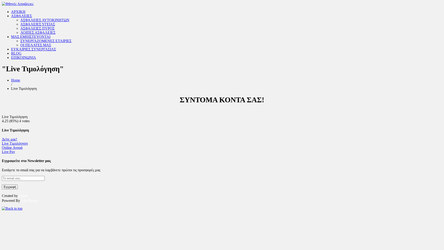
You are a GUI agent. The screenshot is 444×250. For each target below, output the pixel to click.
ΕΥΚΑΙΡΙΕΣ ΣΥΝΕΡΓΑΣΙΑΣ (33, 49)
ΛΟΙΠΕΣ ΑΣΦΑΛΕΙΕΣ (38, 32)
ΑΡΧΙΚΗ (18, 12)
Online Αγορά (12, 148)
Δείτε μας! (9, 139)
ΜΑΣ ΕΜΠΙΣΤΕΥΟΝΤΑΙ (30, 37)
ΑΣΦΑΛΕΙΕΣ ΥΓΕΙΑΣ (37, 24)
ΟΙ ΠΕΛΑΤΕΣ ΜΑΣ (35, 45)
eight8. (24, 195)
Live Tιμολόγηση (15, 143)
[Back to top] (12, 208)
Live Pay (8, 152)
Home (15, 80)
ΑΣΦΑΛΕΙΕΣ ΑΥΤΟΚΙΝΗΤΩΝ (44, 20)
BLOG (16, 53)
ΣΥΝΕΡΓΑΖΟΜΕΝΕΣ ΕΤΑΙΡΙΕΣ (45, 41)
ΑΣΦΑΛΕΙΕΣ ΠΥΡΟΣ (37, 28)
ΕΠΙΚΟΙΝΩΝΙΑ (23, 57)
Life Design (29, 200)
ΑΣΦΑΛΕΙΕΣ (21, 16)
